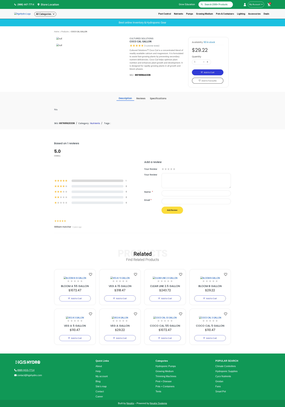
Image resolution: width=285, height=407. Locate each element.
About (99, 366)
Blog (98, 381)
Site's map (101, 386)
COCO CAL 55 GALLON (165, 326)
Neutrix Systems (158, 403)
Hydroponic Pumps (166, 366)
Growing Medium (204, 14)
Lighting (241, 14)
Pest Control (164, 14)
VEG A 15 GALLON (120, 286)
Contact (100, 391)
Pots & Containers (225, 14)
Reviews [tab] (140, 98)
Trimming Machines (166, 376)
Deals (266, 14)
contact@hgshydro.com (29, 375)
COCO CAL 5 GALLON (210, 326)
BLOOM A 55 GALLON (75, 286)
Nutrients (178, 14)
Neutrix (130, 403)
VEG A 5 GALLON (75, 326)
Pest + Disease (164, 381)
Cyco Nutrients (223, 376)
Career (99, 396)
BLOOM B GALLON (210, 286)
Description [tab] (125, 98)
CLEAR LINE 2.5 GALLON (165, 286)
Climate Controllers (225, 366)
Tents (158, 391)
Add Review (172, 210)
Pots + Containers (165, 386)
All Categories (43, 14)
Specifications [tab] (158, 98)
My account (102, 376)
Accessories (254, 14)
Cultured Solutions (141, 38)
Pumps (189, 14)
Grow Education (187, 4)
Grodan (219, 381)
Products (65, 32)
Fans (218, 386)
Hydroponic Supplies (226, 371)
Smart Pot (220, 391)
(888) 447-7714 (25, 4)
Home (56, 32)
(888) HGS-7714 (25, 370)
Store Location (50, 4)
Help (98, 371)
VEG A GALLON (120, 326)
